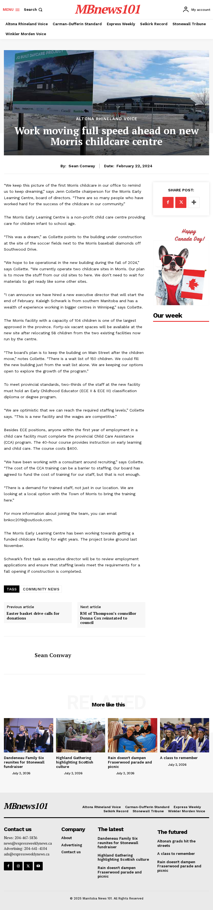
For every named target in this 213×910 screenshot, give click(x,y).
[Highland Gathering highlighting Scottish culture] (80, 735)
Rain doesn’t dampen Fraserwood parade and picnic (130, 762)
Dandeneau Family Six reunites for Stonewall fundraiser (24, 762)
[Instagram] (18, 866)
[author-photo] (7, 773)
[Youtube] (38, 866)
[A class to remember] (184, 735)
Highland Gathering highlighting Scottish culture (74, 762)
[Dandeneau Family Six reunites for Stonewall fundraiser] (28, 735)
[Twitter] (180, 202)
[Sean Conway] (17, 655)
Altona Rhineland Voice (106, 119)
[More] (194, 202)
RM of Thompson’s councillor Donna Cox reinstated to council (108, 618)
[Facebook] (168, 202)
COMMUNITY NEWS (41, 589)
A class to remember (179, 758)
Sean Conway (82, 166)
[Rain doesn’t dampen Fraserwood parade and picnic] (132, 735)
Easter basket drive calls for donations (33, 616)
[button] (34, 9)
